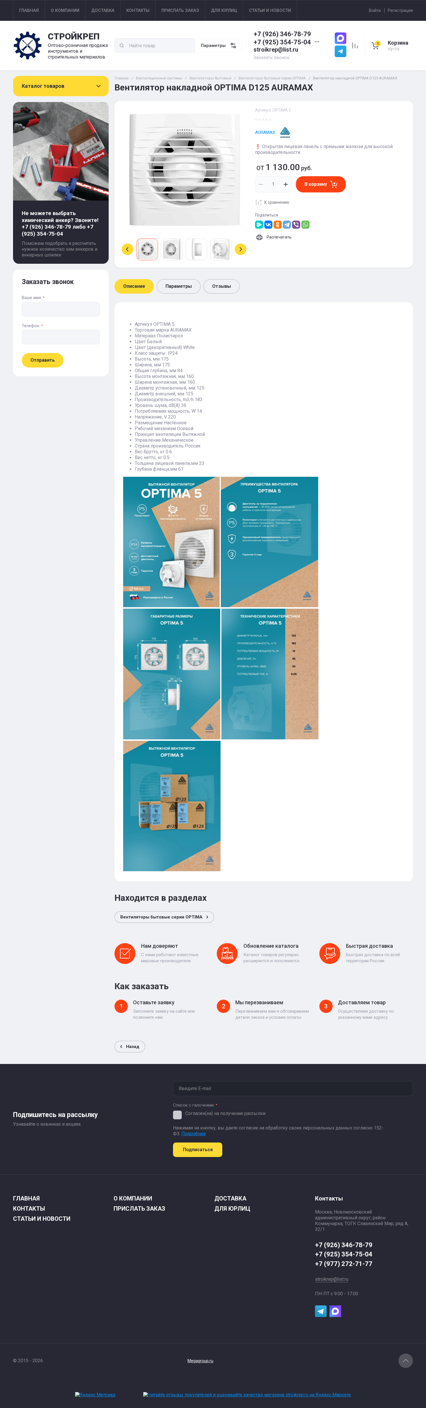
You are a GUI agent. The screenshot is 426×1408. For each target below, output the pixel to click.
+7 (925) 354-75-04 (282, 42)
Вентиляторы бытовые (210, 78)
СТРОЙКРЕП (74, 36)
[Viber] (296, 225)
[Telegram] (287, 225)
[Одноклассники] (278, 225)
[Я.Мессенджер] (259, 225)
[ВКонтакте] (268, 225)
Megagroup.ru (200, 1360)
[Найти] (121, 45)
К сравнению (276, 202)
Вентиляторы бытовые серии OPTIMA (272, 78)
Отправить (42, 360)
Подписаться (198, 1149)
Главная (121, 78)
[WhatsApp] (305, 225)
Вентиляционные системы (159, 78)
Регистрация (400, 10)
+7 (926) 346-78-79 (282, 34)
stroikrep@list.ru (276, 49)
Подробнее (193, 1133)
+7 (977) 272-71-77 (343, 1263)
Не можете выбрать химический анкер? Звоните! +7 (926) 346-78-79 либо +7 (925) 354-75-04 (60, 223)
